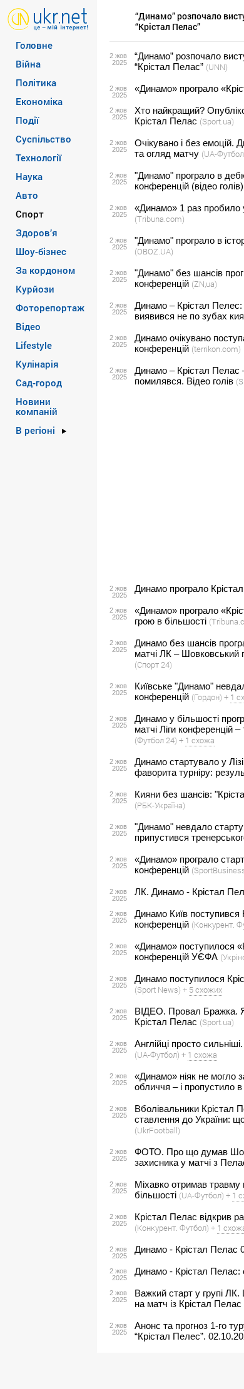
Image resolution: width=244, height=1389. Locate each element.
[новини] (48, 18)
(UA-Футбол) (157, 1054)
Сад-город (39, 383)
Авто (27, 195)
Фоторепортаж (50, 308)
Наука (29, 176)
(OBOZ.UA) (154, 251)
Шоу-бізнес (41, 251)
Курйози (35, 289)
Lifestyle (34, 345)
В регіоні (35, 430)
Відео (28, 326)
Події (27, 120)
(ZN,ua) (204, 283)
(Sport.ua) (217, 121)
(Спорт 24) (153, 664)
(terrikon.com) (216, 348)
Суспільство (43, 139)
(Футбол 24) (156, 740)
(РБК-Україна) (160, 805)
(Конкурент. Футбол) (172, 1227)
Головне (34, 45)
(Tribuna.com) (160, 218)
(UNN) (217, 67)
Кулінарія (37, 364)
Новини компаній (37, 406)
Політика (36, 83)
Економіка (39, 101)
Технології (38, 158)
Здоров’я (37, 233)
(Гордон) (206, 697)
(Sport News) (158, 989)
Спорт (30, 214)
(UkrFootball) (157, 1130)
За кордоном (45, 270)
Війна (28, 64)
